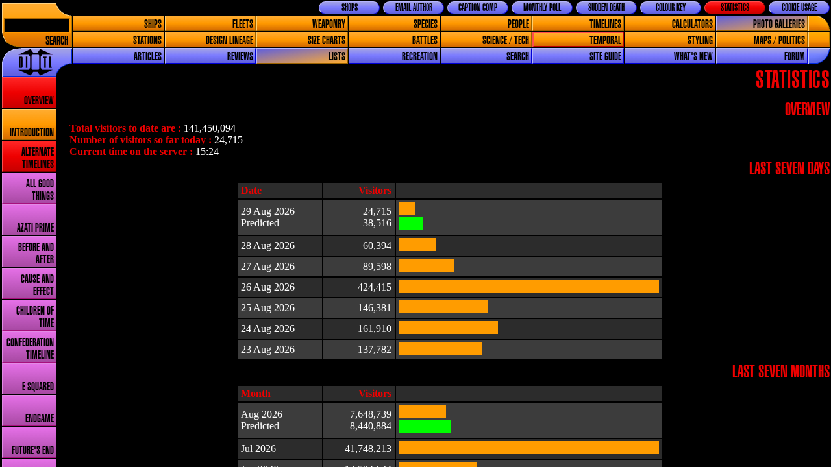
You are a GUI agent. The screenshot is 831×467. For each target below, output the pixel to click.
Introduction (32, 133)
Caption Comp (477, 7)
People (518, 24)
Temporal (605, 40)
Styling (700, 40)
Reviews (240, 57)
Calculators (692, 24)
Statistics (735, 7)
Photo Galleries (779, 24)
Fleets (242, 24)
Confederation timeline (30, 349)
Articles (148, 57)
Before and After (36, 254)
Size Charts (326, 40)
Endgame (39, 419)
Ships (153, 24)
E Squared (38, 387)
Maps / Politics (779, 40)
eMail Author (413, 7)
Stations (147, 40)
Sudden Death (606, 7)
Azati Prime (35, 228)
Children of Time (35, 317)
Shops (349, 7)
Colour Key (671, 7)
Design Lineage (229, 40)
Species (426, 24)
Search (56, 41)
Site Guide (605, 57)
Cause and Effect (37, 285)
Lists (337, 57)
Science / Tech (505, 40)
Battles (425, 40)
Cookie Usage (799, 7)
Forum (794, 57)
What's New (693, 57)
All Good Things (40, 190)
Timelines (605, 24)
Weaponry (328, 24)
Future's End (33, 450)
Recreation (420, 57)
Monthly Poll (542, 7)
